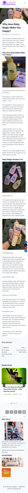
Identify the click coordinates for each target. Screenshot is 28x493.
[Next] (24, 385)
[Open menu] (25, 3)
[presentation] (14, 376)
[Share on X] (25, 245)
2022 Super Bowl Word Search (21, 350)
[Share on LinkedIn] (25, 250)
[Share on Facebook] (25, 242)
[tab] (12, 403)
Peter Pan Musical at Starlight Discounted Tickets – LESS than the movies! (13, 389)
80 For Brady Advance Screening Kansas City (7, 352)
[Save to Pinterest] (25, 248)
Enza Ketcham (7, 34)
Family (4, 21)
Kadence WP (17, 488)
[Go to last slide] (4, 385)
